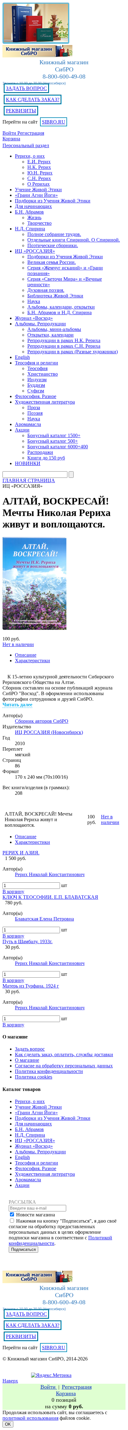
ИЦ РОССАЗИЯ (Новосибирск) (49, 732)
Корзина (11, 138)
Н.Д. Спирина (30, 1135)
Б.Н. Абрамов (29, 1129)
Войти (9, 133)
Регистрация (30, 133)
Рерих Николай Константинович (50, 874)
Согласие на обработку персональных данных (64, 1065)
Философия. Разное (35, 1168)
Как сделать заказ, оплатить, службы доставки (64, 1054)
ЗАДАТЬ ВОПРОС (26, 88)
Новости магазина (35, 1214)
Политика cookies (33, 1076)
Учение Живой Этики (38, 1107)
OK (8, 1424)
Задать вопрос (30, 1049)
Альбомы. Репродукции (40, 1151)
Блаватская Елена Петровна (44, 918)
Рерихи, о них (30, 1101)
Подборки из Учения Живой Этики (52, 1118)
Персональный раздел (25, 145)
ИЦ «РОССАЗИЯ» (35, 1140)
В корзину (13, 891)
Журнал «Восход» (34, 1146)
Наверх (10, 1380)
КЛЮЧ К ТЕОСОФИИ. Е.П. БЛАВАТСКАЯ (50, 897)
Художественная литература (45, 1174)
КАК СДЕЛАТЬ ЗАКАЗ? (32, 99)
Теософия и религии (36, 1162)
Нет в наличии (18, 644)
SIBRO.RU (53, 121)
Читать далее (17, 704)
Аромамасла (28, 1179)
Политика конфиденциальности (49, 1071)
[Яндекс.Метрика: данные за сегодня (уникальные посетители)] (51, 1375)
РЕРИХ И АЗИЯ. (20, 852)
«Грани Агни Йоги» (36, 1112)
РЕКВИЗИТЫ (21, 110)
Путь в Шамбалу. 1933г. (27, 941)
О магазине (27, 1060)
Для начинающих (33, 1123)
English (22, 1157)
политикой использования (30, 1418)
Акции (22, 1185)
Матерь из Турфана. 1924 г (30, 986)
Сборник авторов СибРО (41, 721)
